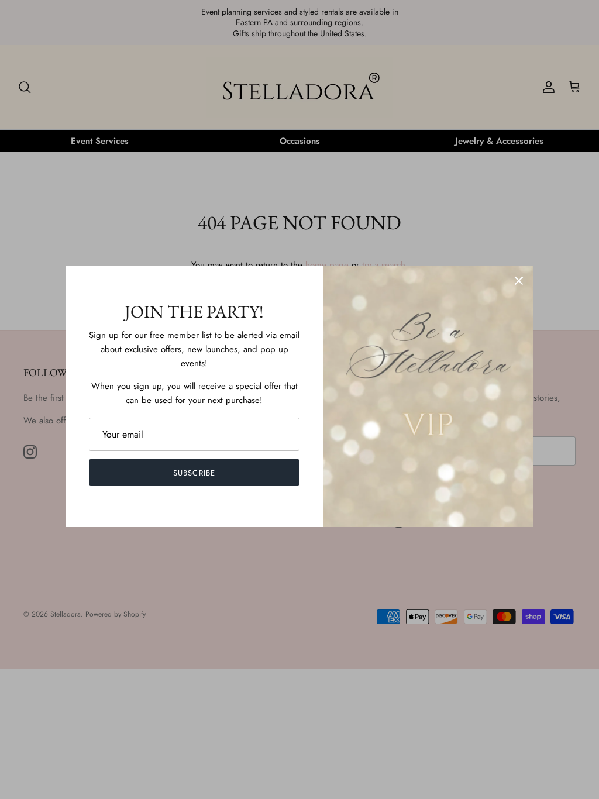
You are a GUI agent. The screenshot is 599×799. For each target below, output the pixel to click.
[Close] (519, 281)
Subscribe (194, 472)
